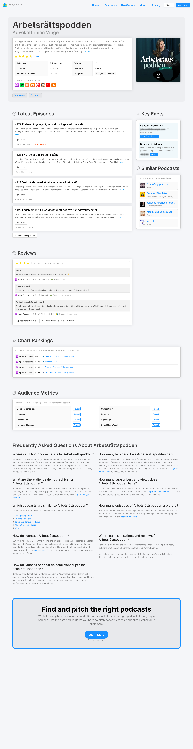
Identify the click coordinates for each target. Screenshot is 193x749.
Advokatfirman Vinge (35, 32)
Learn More (96, 634)
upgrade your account (159, 491)
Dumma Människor (157, 193)
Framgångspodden (157, 184)
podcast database (129, 517)
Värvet (150, 221)
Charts (37, 95)
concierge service (41, 550)
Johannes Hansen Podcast (161, 202)
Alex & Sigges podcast (159, 211)
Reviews (21, 95)
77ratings (37, 57)
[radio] (16, 56)
